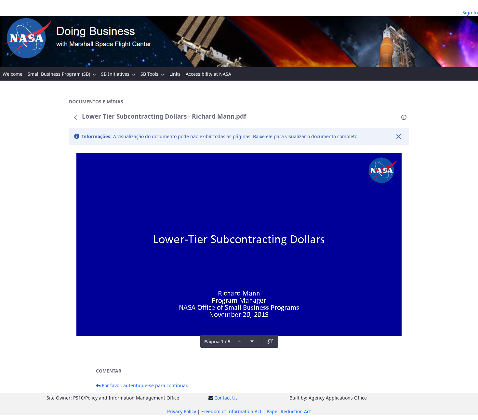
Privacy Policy (181, 411)
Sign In (470, 12)
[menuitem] (12, 74)
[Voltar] (75, 117)
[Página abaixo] (252, 341)
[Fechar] (398, 136)
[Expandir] (270, 341)
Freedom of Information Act (231, 411)
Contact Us (226, 398)
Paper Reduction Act (289, 411)
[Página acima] (239, 341)
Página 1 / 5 (217, 341)
